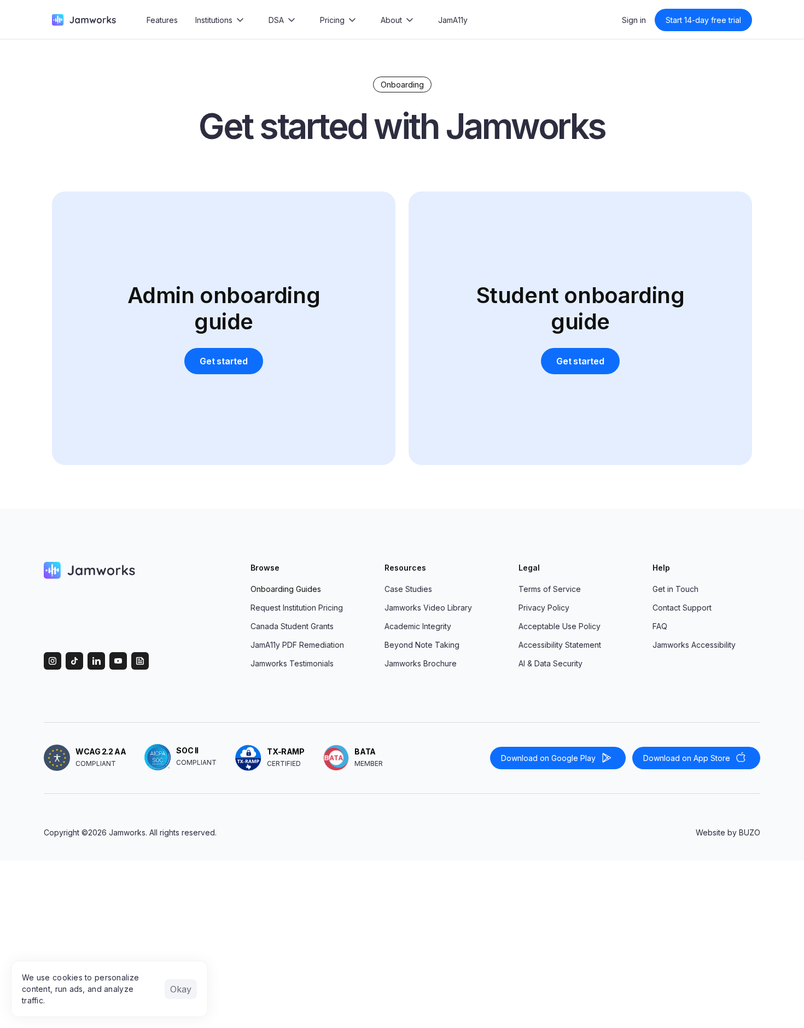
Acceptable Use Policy (559, 626)
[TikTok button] (74, 661)
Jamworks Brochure (420, 663)
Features (162, 20)
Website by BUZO (728, 832)
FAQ (659, 626)
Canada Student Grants (292, 626)
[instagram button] (52, 661)
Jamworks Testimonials (292, 663)
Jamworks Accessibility (694, 644)
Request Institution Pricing (296, 607)
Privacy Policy (543, 607)
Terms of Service (549, 589)
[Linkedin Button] (96, 661)
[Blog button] (140, 661)
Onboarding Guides (285, 589)
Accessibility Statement (559, 644)
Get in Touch (675, 589)
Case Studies (408, 589)
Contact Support (682, 607)
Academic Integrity (417, 626)
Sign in (634, 20)
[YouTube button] (118, 661)
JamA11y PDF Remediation (297, 644)
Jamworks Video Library (428, 607)
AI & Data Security (550, 663)
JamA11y (453, 20)
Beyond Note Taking (421, 644)
